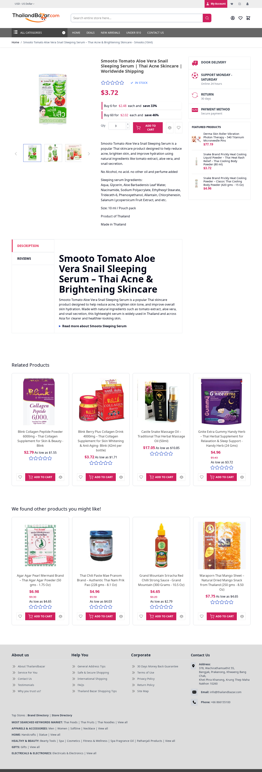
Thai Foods (71, 722)
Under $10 (133, 32)
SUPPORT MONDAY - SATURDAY (216, 77)
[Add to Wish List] (178, 127)
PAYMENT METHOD (215, 109)
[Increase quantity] (128, 124)
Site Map (143, 691)
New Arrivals (110, 32)
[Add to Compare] (169, 127)
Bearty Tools (48, 741)
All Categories (31, 32)
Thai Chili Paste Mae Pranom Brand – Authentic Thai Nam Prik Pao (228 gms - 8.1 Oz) (101, 580)
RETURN (207, 94)
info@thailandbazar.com (225, 692)
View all (123, 722)
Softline (75, 728)
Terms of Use (145, 672)
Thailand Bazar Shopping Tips (97, 691)
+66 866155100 (220, 702)
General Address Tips (91, 666)
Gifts (24, 747)
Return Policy (145, 685)
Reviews (24, 258)
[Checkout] (240, 4)
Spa (61, 741)
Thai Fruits (87, 722)
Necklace (89, 728)
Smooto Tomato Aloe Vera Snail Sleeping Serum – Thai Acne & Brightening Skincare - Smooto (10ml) (88, 42)
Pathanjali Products (149, 741)
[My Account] (233, 18)
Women (62, 728)
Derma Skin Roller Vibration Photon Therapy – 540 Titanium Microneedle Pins (223, 137)
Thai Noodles (106, 722)
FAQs (81, 685)
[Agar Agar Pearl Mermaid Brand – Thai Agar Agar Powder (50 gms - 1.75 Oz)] (40, 545)
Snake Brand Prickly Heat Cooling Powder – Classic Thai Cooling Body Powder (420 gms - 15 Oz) (224, 181)
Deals (90, 32)
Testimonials (26, 685)
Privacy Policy (146, 679)
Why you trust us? (29, 691)
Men (51, 728)
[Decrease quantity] (128, 128)
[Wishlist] (232, 4)
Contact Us (155, 32)
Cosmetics (73, 741)
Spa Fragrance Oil (122, 741)
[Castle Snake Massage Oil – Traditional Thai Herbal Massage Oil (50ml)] (161, 401)
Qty (103, 125)
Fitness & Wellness (95, 741)
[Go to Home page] (36, 18)
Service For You (27, 672)
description (28, 246)
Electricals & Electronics (68, 753)
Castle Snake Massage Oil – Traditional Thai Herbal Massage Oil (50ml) (161, 436)
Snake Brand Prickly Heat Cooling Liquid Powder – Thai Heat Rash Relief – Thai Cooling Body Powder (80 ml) (224, 159)
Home (76, 32)
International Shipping (92, 679)
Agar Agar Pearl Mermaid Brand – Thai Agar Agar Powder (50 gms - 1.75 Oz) (40, 580)
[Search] (207, 18)
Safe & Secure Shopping (93, 672)
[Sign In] (247, 4)
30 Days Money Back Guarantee (157, 666)
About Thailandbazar (31, 666)
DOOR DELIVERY (213, 62)
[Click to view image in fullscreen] (52, 98)
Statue (43, 734)
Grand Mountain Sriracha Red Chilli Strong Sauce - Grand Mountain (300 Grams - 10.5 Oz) (161, 580)
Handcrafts (29, 734)
